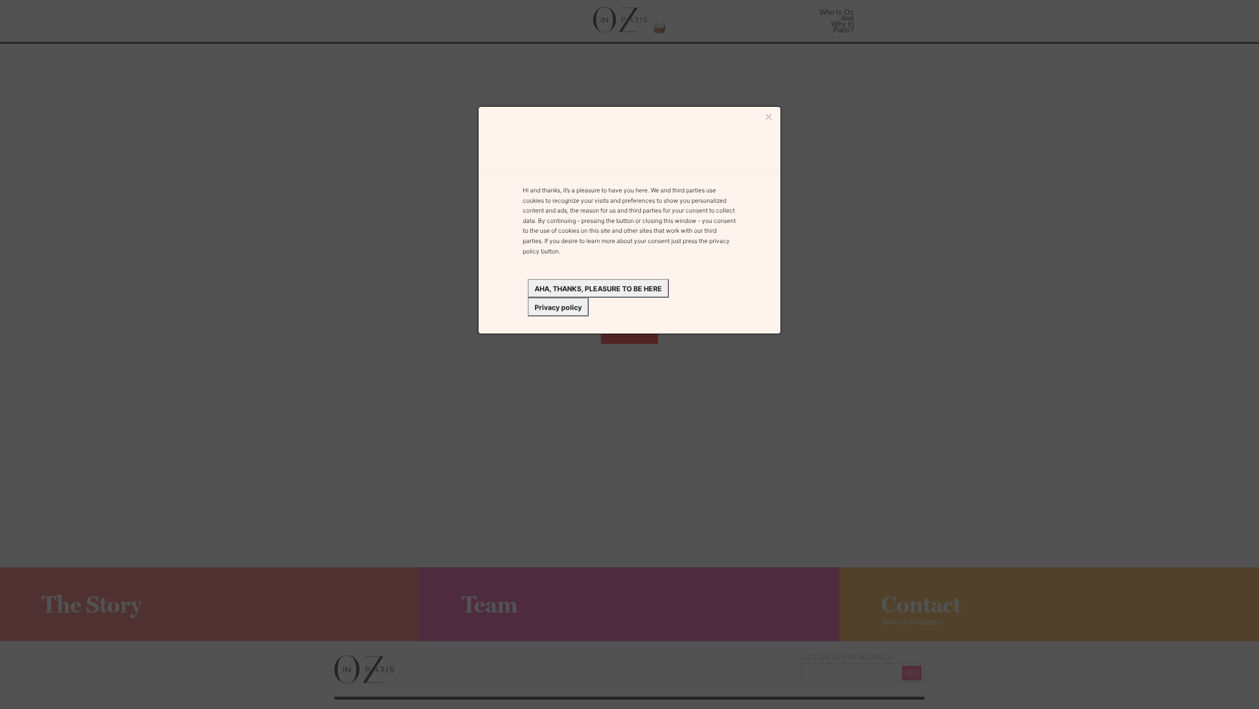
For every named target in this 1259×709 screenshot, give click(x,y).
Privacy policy (558, 307)
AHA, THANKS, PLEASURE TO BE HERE (598, 288)
